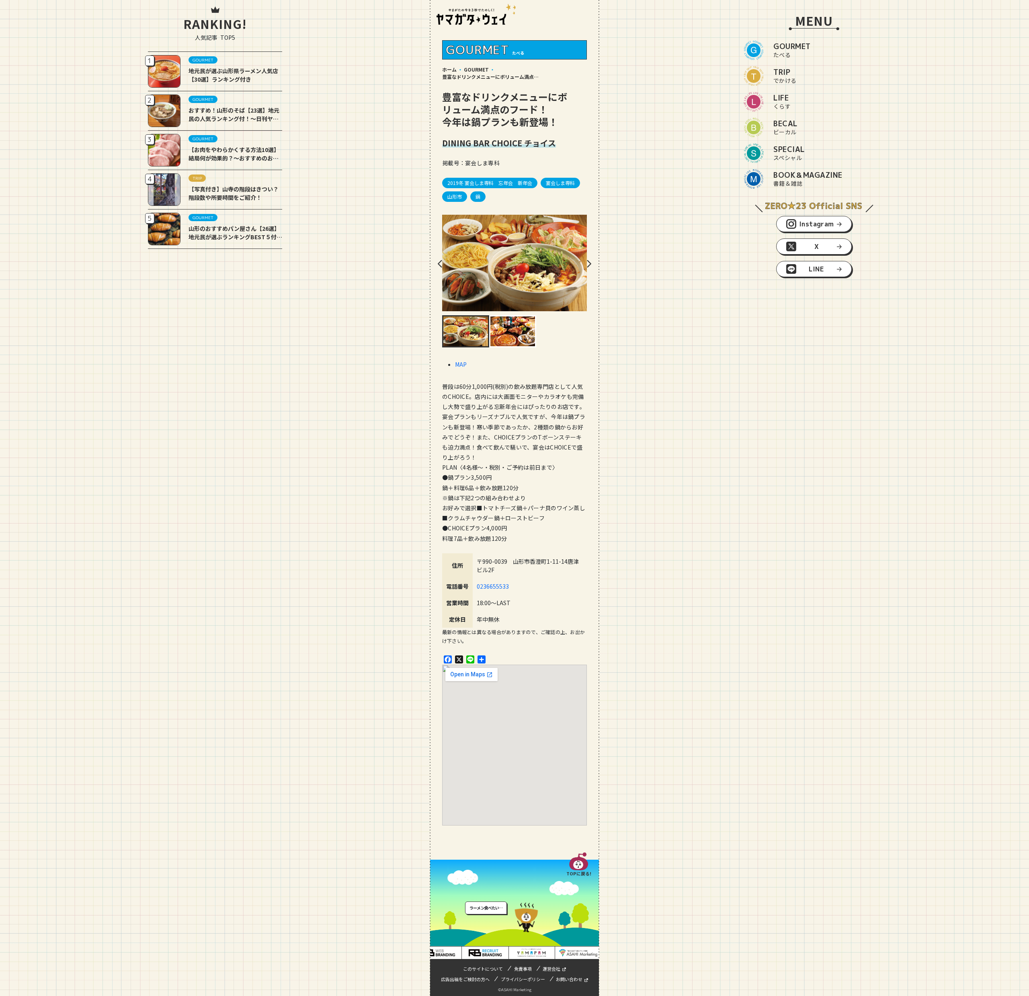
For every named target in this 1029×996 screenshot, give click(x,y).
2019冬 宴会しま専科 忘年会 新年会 (489, 182)
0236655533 (493, 586)
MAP (461, 364)
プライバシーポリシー (523, 979)
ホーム (449, 69)
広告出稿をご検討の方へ (465, 979)
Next (589, 264)
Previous (440, 264)
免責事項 (523, 968)
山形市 (454, 196)
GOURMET (476, 69)
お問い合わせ (569, 979)
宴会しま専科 (560, 182)
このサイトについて (483, 968)
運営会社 (551, 968)
